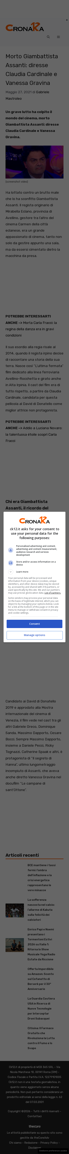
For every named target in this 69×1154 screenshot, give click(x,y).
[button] (34, 571)
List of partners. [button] (53, 592)
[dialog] (34, 577)
